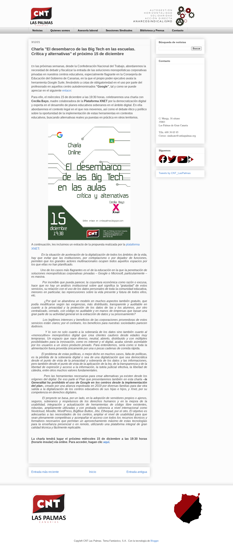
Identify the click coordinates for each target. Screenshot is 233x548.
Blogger (154, 540)
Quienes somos (60, 30)
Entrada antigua (137, 471)
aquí (106, 442)
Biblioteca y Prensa (152, 30)
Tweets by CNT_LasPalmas (175, 173)
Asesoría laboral (88, 30)
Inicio (92, 471)
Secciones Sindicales (119, 30)
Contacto (177, 30)
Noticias (37, 30)
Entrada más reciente (45, 471)
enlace (66, 90)
